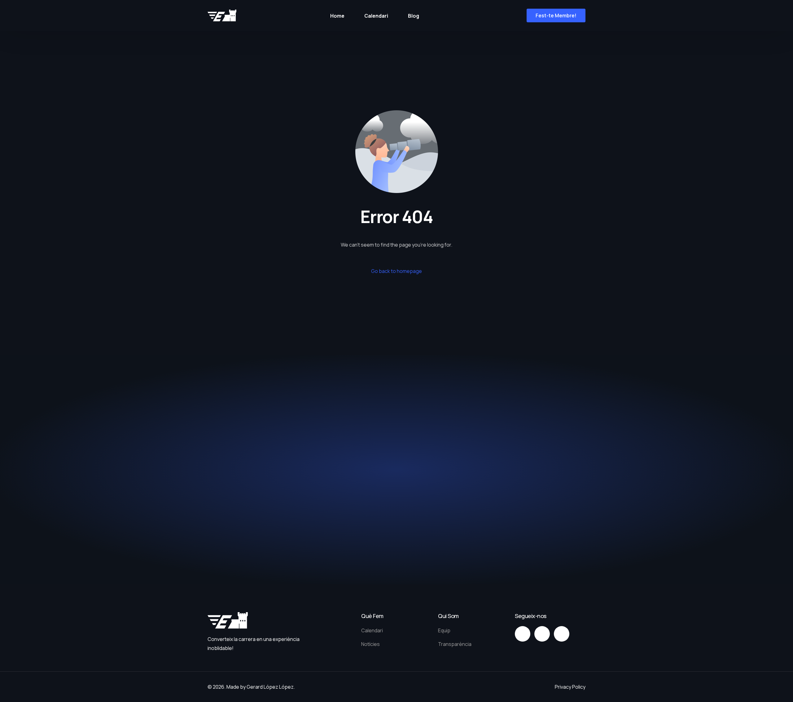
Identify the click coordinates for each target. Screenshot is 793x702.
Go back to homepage (396, 271)
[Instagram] (522, 634)
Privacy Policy (570, 686)
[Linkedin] (561, 634)
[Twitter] (542, 634)
